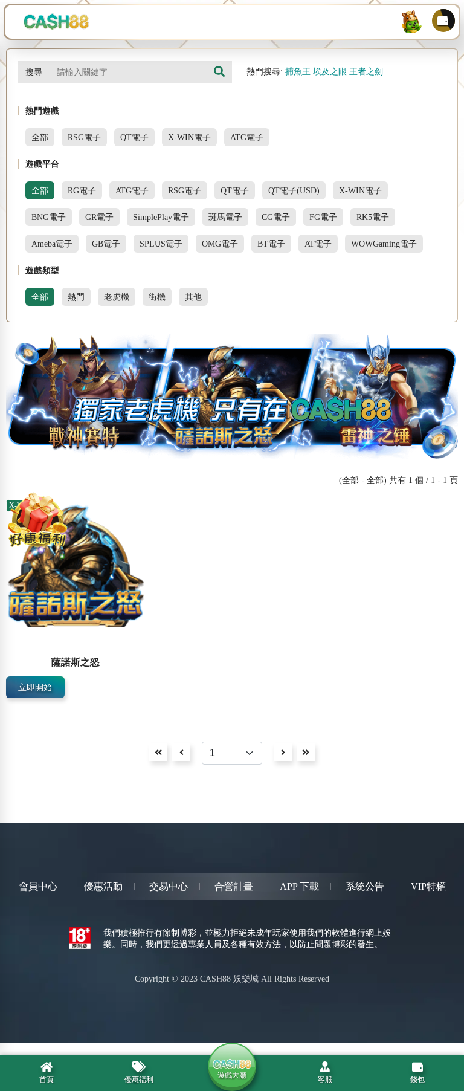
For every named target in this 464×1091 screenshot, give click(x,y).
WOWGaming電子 (384, 243)
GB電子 (106, 243)
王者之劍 (366, 71)
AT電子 (318, 243)
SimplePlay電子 (161, 217)
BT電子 (271, 243)
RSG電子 (84, 137)
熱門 (76, 297)
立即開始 (35, 687)
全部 (39, 137)
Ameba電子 (51, 243)
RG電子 (82, 190)
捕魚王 (298, 71)
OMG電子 (220, 243)
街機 (157, 297)
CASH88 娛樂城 (229, 978)
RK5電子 (372, 217)
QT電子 (134, 137)
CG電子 (276, 217)
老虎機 (116, 297)
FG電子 (323, 217)
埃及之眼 (330, 71)
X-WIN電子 (189, 137)
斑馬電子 (225, 217)
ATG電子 (246, 137)
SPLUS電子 (161, 243)
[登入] (411, 22)
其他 (193, 297)
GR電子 (99, 217)
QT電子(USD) (294, 190)
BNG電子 (48, 217)
